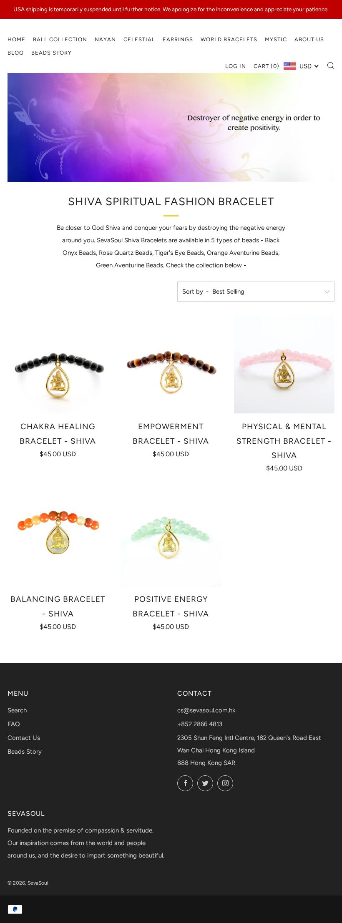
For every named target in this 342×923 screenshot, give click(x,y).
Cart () (266, 66)
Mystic (276, 39)
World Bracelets (229, 39)
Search (17, 710)
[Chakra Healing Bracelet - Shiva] (58, 364)
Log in (235, 66)
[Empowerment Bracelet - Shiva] (171, 364)
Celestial (139, 39)
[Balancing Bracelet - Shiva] (58, 537)
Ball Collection (60, 39)
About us (309, 39)
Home (16, 39)
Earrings (178, 39)
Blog (16, 53)
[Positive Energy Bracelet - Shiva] (171, 537)
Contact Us (24, 738)
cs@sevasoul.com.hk (206, 710)
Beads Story (51, 53)
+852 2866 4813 (199, 724)
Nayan (105, 39)
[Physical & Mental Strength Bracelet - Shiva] (284, 364)
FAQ (14, 724)
